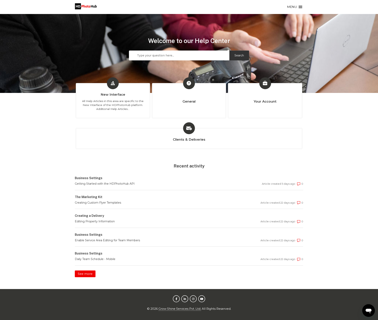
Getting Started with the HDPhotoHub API (105, 183)
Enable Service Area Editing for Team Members (107, 240)
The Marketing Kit (88, 197)
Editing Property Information (95, 221)
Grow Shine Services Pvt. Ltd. (179, 309)
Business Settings (88, 178)
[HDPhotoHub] (86, 7)
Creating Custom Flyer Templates (98, 202)
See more (86, 274)
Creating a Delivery (89, 216)
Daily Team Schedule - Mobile (95, 259)
